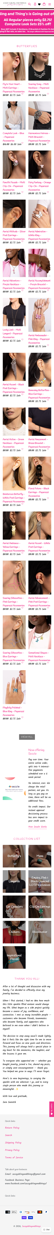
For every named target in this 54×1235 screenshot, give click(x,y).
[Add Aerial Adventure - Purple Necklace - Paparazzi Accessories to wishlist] (22, 290)
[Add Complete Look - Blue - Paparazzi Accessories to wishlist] (22, 143)
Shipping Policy (13, 1143)
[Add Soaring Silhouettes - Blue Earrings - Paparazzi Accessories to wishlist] (22, 663)
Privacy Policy (12, 1150)
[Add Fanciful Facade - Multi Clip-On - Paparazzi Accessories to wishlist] (22, 192)
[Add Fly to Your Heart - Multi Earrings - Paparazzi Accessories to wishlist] (22, 94)
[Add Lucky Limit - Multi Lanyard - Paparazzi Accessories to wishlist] (22, 339)
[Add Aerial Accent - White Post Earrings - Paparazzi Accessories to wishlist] (48, 553)
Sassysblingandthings (31, 1226)
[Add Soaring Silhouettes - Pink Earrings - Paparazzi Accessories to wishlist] (22, 608)
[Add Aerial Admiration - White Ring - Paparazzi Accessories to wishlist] (48, 241)
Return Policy (12, 1128)
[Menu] (49, 4)
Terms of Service (14, 1158)
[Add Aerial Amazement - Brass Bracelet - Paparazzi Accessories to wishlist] (48, 449)
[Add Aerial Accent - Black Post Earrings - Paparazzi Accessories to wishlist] (22, 394)
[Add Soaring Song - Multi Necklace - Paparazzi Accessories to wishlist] (48, 94)
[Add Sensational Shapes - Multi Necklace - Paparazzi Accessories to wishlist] (48, 663)
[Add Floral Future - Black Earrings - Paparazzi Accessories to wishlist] (48, 498)
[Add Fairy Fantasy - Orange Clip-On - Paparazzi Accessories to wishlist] (48, 192)
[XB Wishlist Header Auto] (39, 4)
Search (8, 1135)
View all (27, 736)
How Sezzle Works (37, 827)
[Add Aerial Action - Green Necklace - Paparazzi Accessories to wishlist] (22, 449)
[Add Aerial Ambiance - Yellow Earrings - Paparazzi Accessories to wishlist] (22, 553)
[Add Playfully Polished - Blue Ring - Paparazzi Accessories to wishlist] (22, 717)
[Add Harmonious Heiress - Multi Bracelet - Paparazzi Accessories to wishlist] (48, 143)
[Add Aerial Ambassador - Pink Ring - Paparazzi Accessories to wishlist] (48, 345)
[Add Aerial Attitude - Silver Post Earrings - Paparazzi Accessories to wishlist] (22, 241)
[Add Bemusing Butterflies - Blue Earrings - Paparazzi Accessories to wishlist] (48, 400)
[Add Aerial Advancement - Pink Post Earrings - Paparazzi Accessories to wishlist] (48, 608)
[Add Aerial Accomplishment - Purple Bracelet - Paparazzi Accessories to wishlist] (48, 290)
